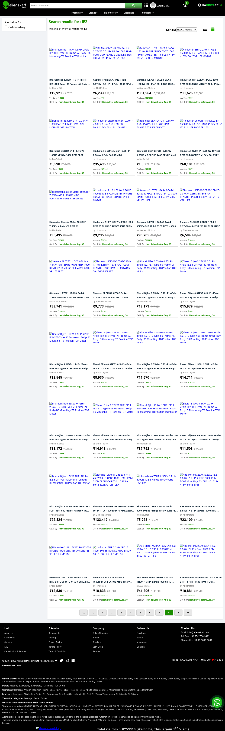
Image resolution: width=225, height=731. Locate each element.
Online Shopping (100, 633)
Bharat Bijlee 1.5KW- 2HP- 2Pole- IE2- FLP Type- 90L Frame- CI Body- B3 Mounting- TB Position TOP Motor (70, 509)
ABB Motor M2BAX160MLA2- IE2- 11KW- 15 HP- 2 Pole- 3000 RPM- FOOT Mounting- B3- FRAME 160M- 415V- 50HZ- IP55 (156, 580)
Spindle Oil (125, 694)
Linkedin (141, 646)
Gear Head (115, 689)
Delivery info (54, 633)
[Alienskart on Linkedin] (73, 660)
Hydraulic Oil (79, 694)
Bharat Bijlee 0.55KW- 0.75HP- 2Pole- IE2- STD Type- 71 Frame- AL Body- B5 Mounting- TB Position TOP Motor (200, 438)
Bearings (28, 698)
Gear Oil (67, 694)
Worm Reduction (33, 689)
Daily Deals (98, 646)
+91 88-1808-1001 (202, 640)
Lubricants (18, 694)
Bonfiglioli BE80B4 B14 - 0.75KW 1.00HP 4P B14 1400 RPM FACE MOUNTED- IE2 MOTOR (66, 153)
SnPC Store (110, 12)
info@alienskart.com (198, 632)
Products (76, 12)
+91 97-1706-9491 (199, 636)
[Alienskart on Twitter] (61, 660)
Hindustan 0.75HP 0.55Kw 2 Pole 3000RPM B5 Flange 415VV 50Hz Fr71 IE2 (157, 509)
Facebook (141, 633)
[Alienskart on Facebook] (56, 660)
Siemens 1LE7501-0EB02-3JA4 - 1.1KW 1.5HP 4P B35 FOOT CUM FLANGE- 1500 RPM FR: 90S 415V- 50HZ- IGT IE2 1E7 (111, 295)
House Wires (39, 678)
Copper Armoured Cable (120, 678)
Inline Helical (49, 689)
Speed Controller (145, 689)
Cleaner (136, 694)
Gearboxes (18, 689)
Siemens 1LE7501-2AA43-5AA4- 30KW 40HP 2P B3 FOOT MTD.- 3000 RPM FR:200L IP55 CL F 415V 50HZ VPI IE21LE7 (156, 224)
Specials (97, 642)
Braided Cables (78, 681)
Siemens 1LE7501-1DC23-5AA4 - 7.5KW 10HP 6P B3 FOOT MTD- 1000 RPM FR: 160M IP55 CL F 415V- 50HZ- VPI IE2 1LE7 (70, 295)
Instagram (142, 642)
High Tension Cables (82, 678)
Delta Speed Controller (97, 689)
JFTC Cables (160, 678)
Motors (13, 685)
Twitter (140, 637)
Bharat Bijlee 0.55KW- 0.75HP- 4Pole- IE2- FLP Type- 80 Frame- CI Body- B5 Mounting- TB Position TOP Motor (157, 295)
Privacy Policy (55, 642)
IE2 (85, 28)
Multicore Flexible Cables (59, 678)
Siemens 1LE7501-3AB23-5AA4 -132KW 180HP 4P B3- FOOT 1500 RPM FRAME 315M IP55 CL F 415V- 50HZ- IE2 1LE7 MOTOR (156, 82)
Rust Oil (90, 694)
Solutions (147, 12)
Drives (44, 698)
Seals (36, 698)
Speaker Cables (215, 678)
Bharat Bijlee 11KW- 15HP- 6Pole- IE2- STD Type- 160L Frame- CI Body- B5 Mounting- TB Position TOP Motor (157, 438)
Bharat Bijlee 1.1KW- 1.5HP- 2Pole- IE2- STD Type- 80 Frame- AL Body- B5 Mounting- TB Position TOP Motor (69, 82)
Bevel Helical (63, 689)
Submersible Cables (13, 681)
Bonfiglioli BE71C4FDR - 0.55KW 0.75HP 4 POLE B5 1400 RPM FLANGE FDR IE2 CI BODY (157, 153)
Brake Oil (29, 694)
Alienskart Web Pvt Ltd (28, 660)
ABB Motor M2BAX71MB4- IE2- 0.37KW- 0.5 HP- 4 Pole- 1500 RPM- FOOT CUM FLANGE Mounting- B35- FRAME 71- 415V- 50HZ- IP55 (112, 82)
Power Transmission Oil (107, 694)
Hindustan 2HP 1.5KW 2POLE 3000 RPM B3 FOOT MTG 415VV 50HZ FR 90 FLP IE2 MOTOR (68, 580)
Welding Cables (95, 681)
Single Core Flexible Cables (193, 678)
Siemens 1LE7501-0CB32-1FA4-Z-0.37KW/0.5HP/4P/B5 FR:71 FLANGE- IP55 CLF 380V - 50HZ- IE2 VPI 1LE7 (200, 224)
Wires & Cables (24, 678)
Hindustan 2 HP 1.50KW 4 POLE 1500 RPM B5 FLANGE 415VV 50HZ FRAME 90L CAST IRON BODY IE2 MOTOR (113, 224)
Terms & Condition (57, 651)
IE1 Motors (48, 685)
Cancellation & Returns (15, 651)
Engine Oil (40, 694)
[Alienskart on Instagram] (67, 660)
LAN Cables (173, 678)
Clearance (129, 12)
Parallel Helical (78, 689)
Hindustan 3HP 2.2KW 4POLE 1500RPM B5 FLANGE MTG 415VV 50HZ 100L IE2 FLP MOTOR (111, 580)
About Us (8, 633)
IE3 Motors (36, 685)
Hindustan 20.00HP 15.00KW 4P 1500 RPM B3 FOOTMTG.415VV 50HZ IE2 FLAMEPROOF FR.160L (200, 153)
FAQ (6, 646)
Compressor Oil (54, 694)
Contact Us (9, 637)
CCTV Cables (101, 678)
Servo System (128, 689)
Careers (8, 642)
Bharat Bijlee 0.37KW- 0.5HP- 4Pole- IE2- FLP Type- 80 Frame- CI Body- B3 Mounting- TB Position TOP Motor (200, 295)
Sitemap (52, 637)
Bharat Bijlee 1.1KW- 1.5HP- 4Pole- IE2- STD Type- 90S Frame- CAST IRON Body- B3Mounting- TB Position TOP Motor (200, 367)
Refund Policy (55, 646)
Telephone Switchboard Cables (39, 681)
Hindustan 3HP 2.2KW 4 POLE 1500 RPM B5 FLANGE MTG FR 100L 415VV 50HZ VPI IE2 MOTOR (200, 82)
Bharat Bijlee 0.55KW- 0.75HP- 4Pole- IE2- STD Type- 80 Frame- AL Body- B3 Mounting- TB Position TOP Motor (157, 367)
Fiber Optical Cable (143, 678)
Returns (96, 651)
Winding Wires (62, 681)
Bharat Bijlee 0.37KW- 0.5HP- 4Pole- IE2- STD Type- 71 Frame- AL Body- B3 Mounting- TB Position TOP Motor (113, 367)
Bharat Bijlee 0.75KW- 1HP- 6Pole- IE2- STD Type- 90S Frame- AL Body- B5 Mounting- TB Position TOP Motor (113, 438)
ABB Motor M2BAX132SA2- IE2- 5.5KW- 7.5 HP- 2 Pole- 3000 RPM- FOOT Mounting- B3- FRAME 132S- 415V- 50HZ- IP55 (198, 509)
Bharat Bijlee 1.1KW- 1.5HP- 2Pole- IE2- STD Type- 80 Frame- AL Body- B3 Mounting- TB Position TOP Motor (69, 367)
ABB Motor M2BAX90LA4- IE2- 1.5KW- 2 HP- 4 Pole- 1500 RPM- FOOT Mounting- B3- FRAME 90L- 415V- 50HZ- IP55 (201, 580)
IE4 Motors (60, 685)
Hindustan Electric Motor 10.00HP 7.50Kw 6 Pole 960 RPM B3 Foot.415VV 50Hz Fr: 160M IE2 (111, 153)
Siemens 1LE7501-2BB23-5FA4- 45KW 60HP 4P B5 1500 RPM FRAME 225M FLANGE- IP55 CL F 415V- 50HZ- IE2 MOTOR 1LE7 (113, 509)
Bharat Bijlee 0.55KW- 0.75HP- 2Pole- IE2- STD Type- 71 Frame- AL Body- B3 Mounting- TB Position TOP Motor (69, 438)
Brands (93, 12)
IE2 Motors (24, 685)
